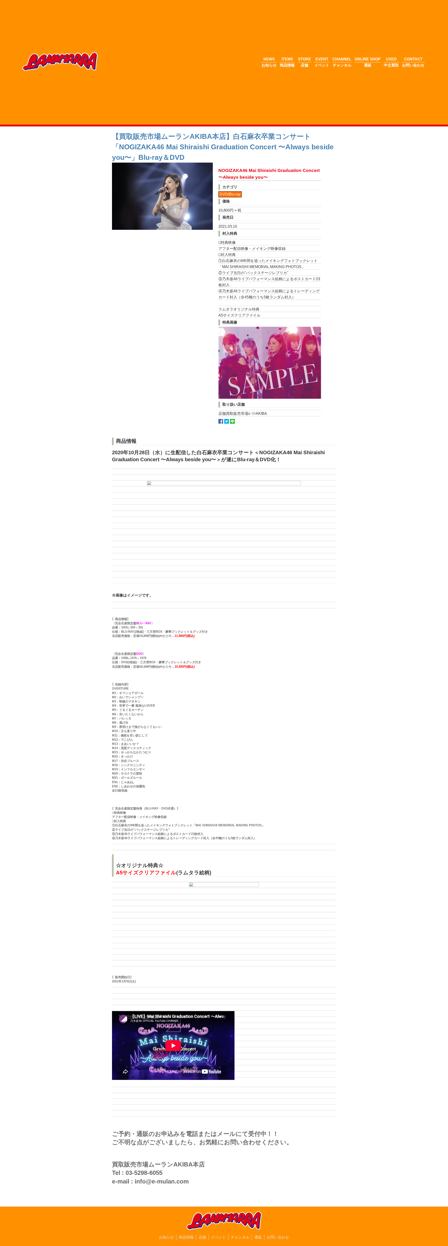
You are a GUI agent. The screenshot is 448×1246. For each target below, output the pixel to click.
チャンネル (240, 1237)
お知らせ (166, 1237)
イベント (218, 1237)
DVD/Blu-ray (230, 194)
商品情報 (186, 1237)
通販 (258, 1237)
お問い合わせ (278, 1237)
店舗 (202, 1237)
